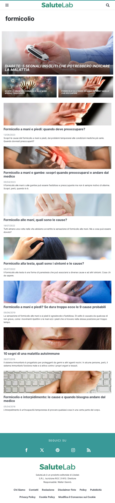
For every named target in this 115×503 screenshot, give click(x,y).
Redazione (48, 489)
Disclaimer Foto (67, 489)
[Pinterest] (57, 450)
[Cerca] (108, 5)
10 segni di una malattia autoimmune (32, 353)
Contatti (33, 489)
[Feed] (89, 450)
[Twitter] (42, 450)
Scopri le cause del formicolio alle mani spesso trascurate (26, 92)
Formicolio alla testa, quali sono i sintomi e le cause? (44, 263)
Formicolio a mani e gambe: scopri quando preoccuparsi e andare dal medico (56, 174)
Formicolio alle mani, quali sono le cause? (35, 220)
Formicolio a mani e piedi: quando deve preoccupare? (44, 129)
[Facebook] (26, 450)
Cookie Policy (47, 496)
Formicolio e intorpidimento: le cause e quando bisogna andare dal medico (54, 399)
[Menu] (7, 5)
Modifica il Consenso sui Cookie (77, 496)
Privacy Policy (27, 496)
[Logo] (57, 5)
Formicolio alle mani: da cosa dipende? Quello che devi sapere (85, 92)
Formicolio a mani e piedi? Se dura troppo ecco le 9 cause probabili (55, 307)
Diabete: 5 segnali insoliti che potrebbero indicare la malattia (57, 68)
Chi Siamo (19, 489)
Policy (83, 489)
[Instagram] (73, 450)
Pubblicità (96, 489)
